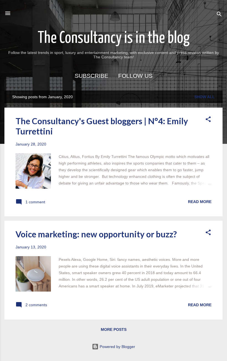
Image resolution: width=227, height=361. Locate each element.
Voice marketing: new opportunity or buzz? (96, 234)
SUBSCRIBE (91, 75)
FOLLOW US (135, 75)
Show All (204, 97)
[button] (208, 120)
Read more (199, 201)
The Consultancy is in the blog (114, 38)
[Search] (219, 15)
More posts (114, 329)
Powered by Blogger (117, 346)
